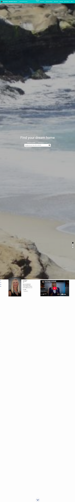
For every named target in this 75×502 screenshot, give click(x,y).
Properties (42, 2)
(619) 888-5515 (28, 284)
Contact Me (26, 291)
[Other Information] (73, 247)
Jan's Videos (67, 2)
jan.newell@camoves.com (27, 287)
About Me (56, 2)
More (72, 2)
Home (37, 1)
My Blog (61, 1)
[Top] (73, 243)
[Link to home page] (9, 1)
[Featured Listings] (73, 245)
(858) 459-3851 (28, 285)
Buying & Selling (49, 2)
